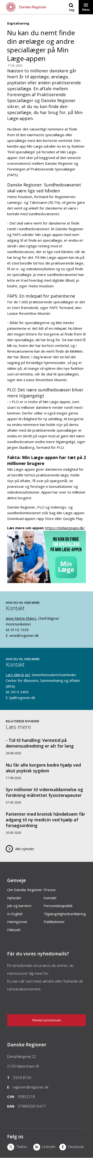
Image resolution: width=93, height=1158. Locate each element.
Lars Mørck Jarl (18, 674)
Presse (50, 889)
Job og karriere (19, 905)
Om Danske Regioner (24, 889)
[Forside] (23, 7)
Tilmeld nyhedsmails (46, 1020)
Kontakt (50, 897)
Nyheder (14, 897)
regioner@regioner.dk (30, 1087)
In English (15, 913)
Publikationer (54, 921)
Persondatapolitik (58, 905)
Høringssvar (17, 921)
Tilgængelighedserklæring (65, 913)
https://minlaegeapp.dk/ (65, 527)
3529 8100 (22, 1077)
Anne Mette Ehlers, (21, 618)
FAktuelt (14, 929)
